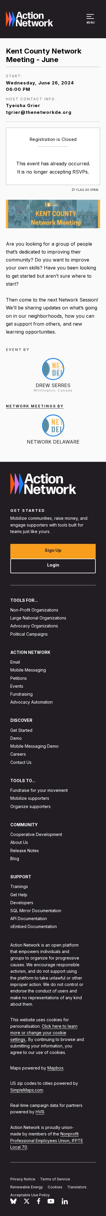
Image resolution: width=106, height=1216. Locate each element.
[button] (91, 22)
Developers (21, 902)
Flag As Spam (87, 189)
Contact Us (21, 761)
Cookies (55, 1187)
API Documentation (28, 918)
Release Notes (24, 850)
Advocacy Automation (31, 701)
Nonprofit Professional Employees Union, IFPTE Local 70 (46, 1140)
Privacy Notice (22, 1179)
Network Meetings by (35, 406)
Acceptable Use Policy (30, 1194)
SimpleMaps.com (26, 1089)
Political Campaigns (29, 633)
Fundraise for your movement (39, 790)
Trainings (19, 886)
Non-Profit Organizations (34, 609)
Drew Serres (53, 385)
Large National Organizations (38, 617)
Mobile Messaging (28, 669)
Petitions (18, 677)
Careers (18, 754)
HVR (40, 1111)
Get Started (21, 729)
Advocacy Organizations (34, 625)
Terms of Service (55, 1179)
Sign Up (53, 549)
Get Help (18, 894)
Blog (14, 858)
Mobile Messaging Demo (34, 746)
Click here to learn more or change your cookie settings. (43, 1032)
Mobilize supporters (29, 798)
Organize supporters (30, 806)
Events (16, 685)
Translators (77, 1187)
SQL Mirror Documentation (35, 910)
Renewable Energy (26, 1187)
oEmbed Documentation (33, 926)
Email (15, 661)
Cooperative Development (36, 834)
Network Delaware (53, 442)
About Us (19, 842)
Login (53, 564)
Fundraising (21, 694)
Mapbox (55, 1067)
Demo (16, 738)
